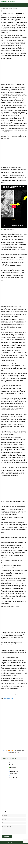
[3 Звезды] (10, 750)
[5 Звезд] (12, 750)
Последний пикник (13, 773)
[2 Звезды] (8, 750)
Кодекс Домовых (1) (13, 777)
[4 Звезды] (11, 750)
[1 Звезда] (5, 750)
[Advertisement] (14, 72)
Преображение (12, 769)
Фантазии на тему (8, 698)
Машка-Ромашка (12, 764)
